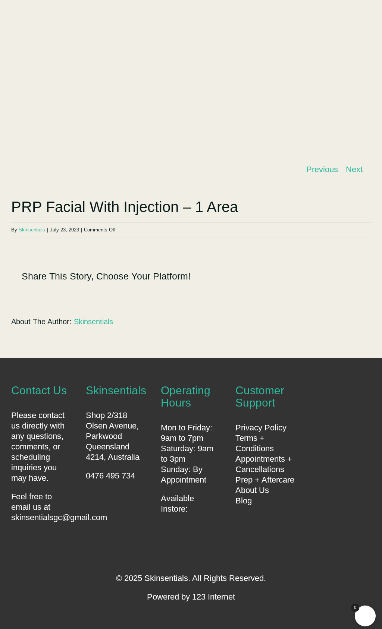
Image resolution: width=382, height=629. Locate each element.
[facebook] (178, 550)
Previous (322, 169)
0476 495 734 (110, 475)
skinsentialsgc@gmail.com (59, 517)
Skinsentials (32, 230)
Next (354, 169)
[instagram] (203, 550)
